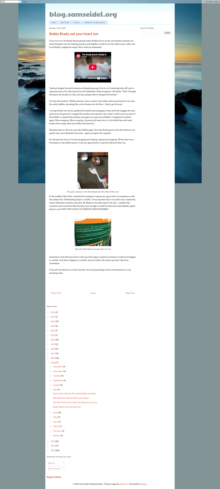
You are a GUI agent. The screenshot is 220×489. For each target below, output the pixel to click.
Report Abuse (54, 477)
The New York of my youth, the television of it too (75, 402)
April (56, 421)
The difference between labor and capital (71, 397)
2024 (53, 321)
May (55, 417)
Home (54, 22)
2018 (53, 348)
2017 (53, 353)
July (55, 389)
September (58, 380)
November (58, 371)
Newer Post (56, 293)
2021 (53, 335)
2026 (53, 312)
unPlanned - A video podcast (95, 22)
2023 (53, 326)
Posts (52, 463)
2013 (53, 445)
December (58, 366)
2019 (53, 344)
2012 (53, 450)
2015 (53, 362)
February (57, 430)
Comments (55, 468)
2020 (53, 339)
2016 (53, 358)
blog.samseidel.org (83, 14)
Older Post (130, 293)
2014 (53, 441)
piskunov (124, 483)
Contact (77, 22)
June (55, 412)
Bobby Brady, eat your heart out (67, 406)
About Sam (65, 22)
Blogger (143, 483)
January (56, 435)
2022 (53, 330)
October (57, 375)
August (56, 385)
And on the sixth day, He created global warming (74, 393)
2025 (53, 316)
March (56, 426)
